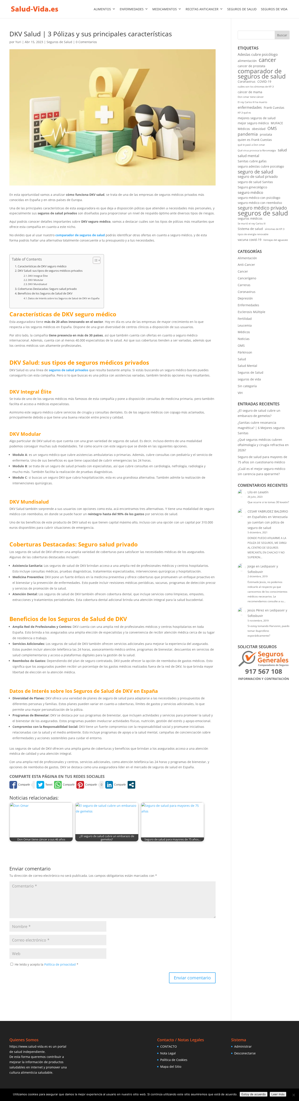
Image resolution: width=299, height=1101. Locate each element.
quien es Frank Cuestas (255, 140)
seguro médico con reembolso (260, 203)
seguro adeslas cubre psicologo (261, 166)
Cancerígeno (247, 278)
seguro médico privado (262, 208)
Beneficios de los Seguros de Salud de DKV (45, 293)
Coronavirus (246, 81)
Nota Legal (168, 1053)
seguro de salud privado (258, 176)
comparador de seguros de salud (80, 235)
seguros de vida (249, 379)
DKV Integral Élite (38, 275)
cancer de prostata (251, 66)
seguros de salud (263, 213)
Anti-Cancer (246, 265)
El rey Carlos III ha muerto (252, 102)
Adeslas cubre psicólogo (258, 54)
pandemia (248, 134)
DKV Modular (35, 280)
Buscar (282, 35)
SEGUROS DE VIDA (274, 9)
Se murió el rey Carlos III (252, 223)
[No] (293, 1095)
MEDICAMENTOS (164, 9)
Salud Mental (247, 366)
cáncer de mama (250, 92)
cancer (267, 60)
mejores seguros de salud (257, 118)
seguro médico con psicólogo (259, 198)
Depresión (245, 298)
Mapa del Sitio (170, 1066)
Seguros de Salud (59, 42)
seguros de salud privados (68, 370)
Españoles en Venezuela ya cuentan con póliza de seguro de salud (268, 522)
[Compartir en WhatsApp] (64, 785)
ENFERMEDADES (132, 9)
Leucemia (245, 325)
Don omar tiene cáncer (251, 96)
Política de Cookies (173, 1060)
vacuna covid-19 (249, 240)
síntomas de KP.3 (274, 229)
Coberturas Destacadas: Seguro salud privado (47, 289)
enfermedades (250, 107)
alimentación (247, 61)
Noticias (244, 339)
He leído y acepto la (46, 964)
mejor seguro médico (253, 123)
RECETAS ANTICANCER (202, 9)
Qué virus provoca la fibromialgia (257, 150)
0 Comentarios (86, 42)
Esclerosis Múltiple (251, 312)
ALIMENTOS (102, 9)
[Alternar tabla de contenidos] (94, 260)
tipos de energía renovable (253, 234)
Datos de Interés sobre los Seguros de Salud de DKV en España (63, 298)
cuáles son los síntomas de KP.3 (256, 86)
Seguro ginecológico (252, 187)
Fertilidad (245, 319)
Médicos (244, 129)
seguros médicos (250, 218)
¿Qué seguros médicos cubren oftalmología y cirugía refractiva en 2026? (263, 445)
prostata (266, 134)
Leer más (278, 1094)
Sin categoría (247, 386)
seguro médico (250, 192)
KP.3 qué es (244, 112)
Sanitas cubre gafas (252, 161)
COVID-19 (264, 81)
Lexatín (263, 492)
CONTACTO (168, 1046)
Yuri (18, 42)
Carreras (244, 285)
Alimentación (247, 258)
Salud (242, 359)
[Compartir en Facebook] (19, 785)
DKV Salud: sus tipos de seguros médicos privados (50, 271)
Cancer (243, 271)
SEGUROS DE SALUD (242, 9)
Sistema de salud (250, 229)
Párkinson (245, 352)
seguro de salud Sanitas (255, 182)
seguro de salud (255, 171)
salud (282, 149)
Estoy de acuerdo (253, 1094)
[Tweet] (44, 785)
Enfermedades (248, 305)
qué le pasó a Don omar (251, 144)
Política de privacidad (60, 964)
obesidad (259, 129)
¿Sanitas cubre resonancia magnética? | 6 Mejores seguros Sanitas (261, 427)
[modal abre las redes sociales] (131, 785)
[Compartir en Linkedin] (115, 785)
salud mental (248, 155)
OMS (272, 128)
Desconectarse (245, 1053)
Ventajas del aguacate (275, 240)
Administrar (243, 1046)
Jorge (251, 566)
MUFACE (277, 123)
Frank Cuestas (274, 107)
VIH (240, 393)
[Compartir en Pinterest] (86, 785)
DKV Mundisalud (37, 284)
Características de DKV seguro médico (42, 266)
